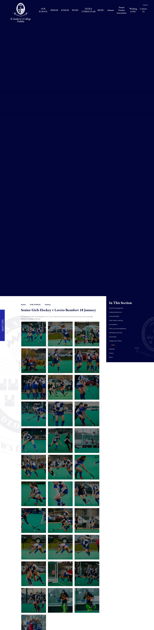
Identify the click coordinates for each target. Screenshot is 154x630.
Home (23, 304)
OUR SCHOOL (35, 304)
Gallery (48, 304)
